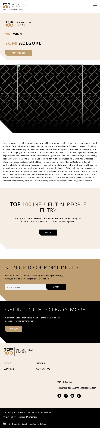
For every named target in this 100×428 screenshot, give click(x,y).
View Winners (18, 53)
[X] (79, 396)
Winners (9, 368)
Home (7, 363)
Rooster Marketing (37, 423)
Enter (48, 232)
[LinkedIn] (72, 396)
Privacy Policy (9, 416)
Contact (14, 329)
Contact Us (43, 368)
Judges (40, 363)
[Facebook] (59, 396)
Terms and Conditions (27, 416)
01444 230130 (64, 381)
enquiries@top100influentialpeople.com (76, 387)
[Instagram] (66, 396)
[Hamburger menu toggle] (95, 6)
